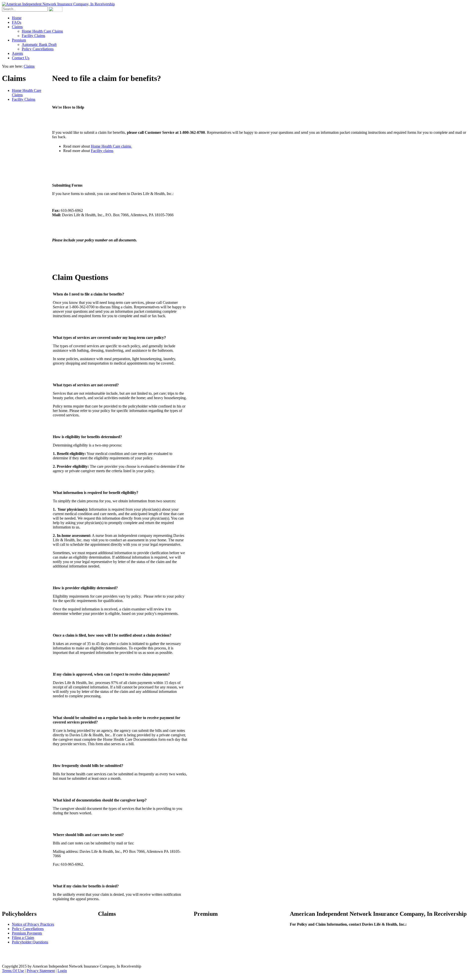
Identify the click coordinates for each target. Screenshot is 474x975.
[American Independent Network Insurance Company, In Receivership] (58, 4)
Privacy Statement (41, 971)
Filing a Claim (23, 938)
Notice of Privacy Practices (33, 924)
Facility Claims (23, 99)
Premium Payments (27, 933)
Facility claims (102, 151)
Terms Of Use (13, 971)
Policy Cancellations (28, 929)
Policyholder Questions (30, 942)
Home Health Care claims (111, 146)
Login (62, 971)
